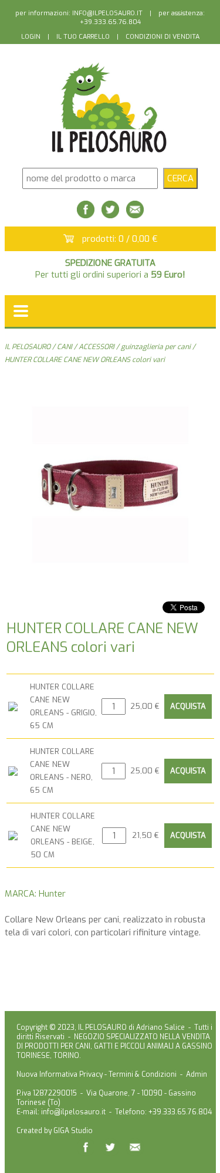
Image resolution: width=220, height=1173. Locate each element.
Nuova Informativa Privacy (59, 1074)
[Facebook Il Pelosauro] (85, 215)
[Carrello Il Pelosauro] (69, 240)
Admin (196, 1074)
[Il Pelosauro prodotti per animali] (110, 153)
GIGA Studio (73, 1130)
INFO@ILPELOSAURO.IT (107, 13)
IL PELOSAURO (27, 346)
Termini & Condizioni (143, 1074)
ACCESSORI (96, 346)
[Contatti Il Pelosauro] (135, 215)
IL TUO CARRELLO (83, 36)
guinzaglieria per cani (156, 346)
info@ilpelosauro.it (73, 1112)
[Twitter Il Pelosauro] (110, 215)
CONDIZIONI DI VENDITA (162, 36)
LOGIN (30, 36)
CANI (64, 346)
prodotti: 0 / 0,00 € (120, 239)
